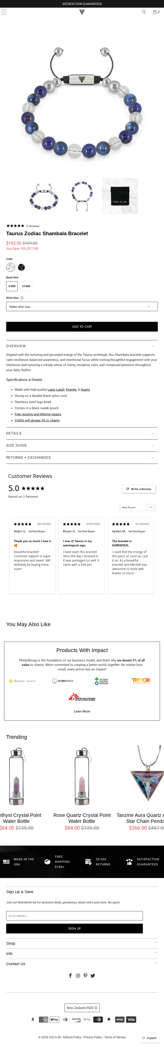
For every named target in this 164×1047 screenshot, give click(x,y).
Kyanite (71, 390)
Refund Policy (72, 1037)
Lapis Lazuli (56, 390)
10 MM (26, 286)
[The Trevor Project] (140, 681)
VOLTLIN (55, 1037)
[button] (44, 196)
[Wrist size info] (22, 298)
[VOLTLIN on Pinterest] (85, 976)
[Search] (144, 12)
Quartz (85, 390)
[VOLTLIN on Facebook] (70, 976)
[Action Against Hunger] (101, 681)
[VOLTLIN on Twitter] (93, 976)
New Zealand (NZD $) (82, 1008)
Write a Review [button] (141, 489)
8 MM (12, 286)
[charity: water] (23, 681)
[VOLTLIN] (82, 12)
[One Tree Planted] (62, 681)
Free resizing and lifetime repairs (38, 414)
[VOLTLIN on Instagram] (78, 976)
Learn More (82, 711)
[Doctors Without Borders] (82, 696)
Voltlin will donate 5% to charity (37, 420)
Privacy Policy (92, 1037)
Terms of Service (115, 1037)
